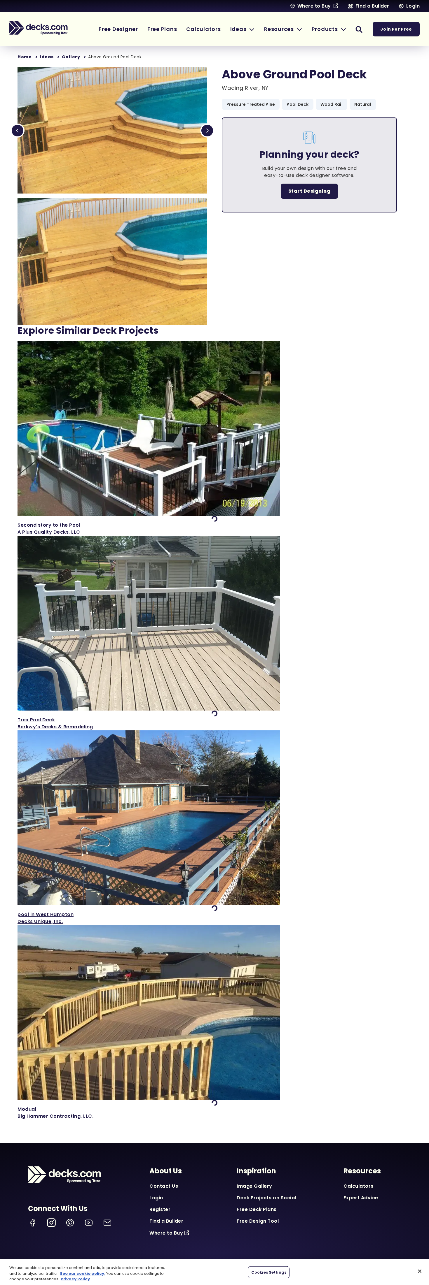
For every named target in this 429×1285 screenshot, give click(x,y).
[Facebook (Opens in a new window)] (32, 1222)
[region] (214, 1272)
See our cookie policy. (82, 1273)
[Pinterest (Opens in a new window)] (70, 1222)
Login (156, 1197)
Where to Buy (166, 1233)
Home (25, 57)
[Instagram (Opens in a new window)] (51, 1222)
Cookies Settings (268, 1272)
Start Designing (309, 191)
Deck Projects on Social (266, 1197)
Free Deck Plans (257, 1209)
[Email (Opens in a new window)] (107, 1222)
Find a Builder (166, 1221)
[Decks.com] (38, 28)
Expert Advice (360, 1197)
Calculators (358, 1186)
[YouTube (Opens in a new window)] (88, 1222)
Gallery (71, 57)
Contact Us (163, 1186)
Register (159, 1209)
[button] (242, 29)
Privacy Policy (75, 1279)
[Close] (419, 1271)
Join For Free (396, 29)
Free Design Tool (258, 1221)
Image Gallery (254, 1186)
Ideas (47, 57)
